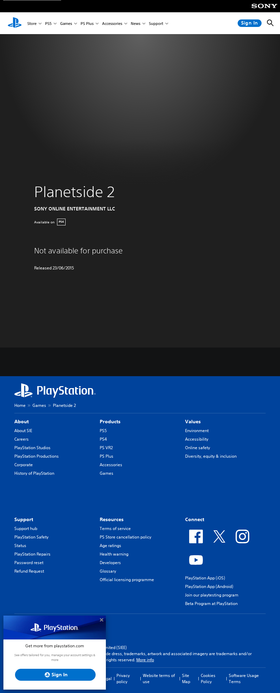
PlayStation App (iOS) (205, 578)
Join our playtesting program (211, 595)
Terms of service (115, 528)
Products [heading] (110, 421)
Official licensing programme (127, 580)
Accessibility (196, 439)
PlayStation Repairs (32, 554)
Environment (197, 430)
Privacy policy (123, 678)
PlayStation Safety (31, 537)
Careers (21, 439)
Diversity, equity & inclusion (211, 456)
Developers (110, 562)
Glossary (108, 571)
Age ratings (110, 545)
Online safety (197, 448)
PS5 (48, 23)
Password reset (28, 562)
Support (156, 23)
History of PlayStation (34, 473)
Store (32, 23)
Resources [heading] (112, 519)
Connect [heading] (194, 519)
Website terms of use (159, 678)
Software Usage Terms (244, 678)
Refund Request (29, 571)
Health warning (114, 554)
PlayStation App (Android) (209, 586)
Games (66, 23)
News (135, 23)
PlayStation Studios (32, 448)
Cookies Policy (208, 678)
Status (20, 545)
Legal (106, 678)
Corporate (23, 465)
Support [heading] (23, 519)
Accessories (112, 23)
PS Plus (87, 23)
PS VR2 (106, 448)
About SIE (23, 430)
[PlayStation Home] (14, 23)
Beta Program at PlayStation (211, 603)
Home (20, 405)
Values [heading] (193, 421)
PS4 (103, 439)
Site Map (186, 678)
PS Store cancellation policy (125, 537)
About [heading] (21, 421)
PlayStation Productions (36, 456)
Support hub (25, 528)
